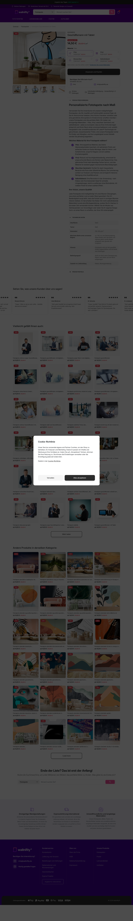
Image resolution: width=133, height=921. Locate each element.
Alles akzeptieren (79, 478)
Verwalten (50, 478)
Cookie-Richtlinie (54, 461)
